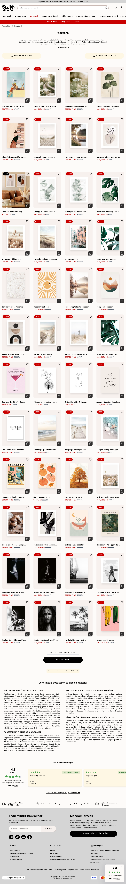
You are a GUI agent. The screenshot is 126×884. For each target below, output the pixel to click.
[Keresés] (106, 7)
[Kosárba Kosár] (27, 100)
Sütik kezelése (95, 862)
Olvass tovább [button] (63, 47)
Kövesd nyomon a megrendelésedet (104, 850)
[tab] (115, 8)
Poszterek (18, 26)
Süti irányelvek (60, 869)
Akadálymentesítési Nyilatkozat (63, 859)
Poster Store (6, 26)
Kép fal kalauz (15, 850)
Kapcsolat (94, 853)
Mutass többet (63, 660)
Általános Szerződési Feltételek (40, 869)
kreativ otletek (16, 859)
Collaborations (56, 856)
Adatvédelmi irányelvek (89, 869)
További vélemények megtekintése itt (63, 793)
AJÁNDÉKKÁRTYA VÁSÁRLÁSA (96, 834)
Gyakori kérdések (96, 856)
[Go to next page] (77, 671)
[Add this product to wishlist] (27, 69)
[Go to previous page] (49, 671)
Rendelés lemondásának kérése (102, 859)
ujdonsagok (15, 856)
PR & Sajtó (54, 853)
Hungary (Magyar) (14, 878)
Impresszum (73, 869)
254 (72, 671)
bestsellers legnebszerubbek (21, 853)
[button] (114, 873)
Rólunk (53, 850)
